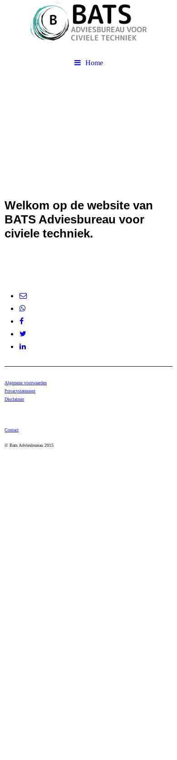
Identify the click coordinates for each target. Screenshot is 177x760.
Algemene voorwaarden (26, 382)
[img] (88, 27)
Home (94, 63)
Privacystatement (20, 390)
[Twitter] (22, 334)
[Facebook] (21, 321)
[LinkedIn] (22, 346)
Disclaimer (14, 399)
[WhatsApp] (22, 308)
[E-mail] (22, 296)
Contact (12, 429)
